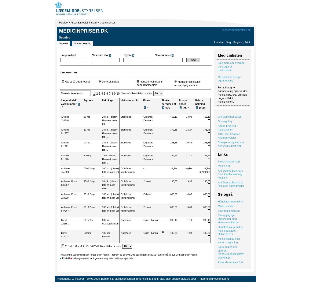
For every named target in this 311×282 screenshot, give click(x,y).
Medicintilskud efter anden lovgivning (229, 240)
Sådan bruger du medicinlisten (227, 128)
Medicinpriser (107, 22)
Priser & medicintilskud (83, 22)
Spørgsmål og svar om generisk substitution (231, 144)
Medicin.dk (224, 166)
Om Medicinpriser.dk (229, 116)
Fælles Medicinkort (229, 161)
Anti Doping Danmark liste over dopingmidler (231, 184)
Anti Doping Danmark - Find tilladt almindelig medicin (231, 174)
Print (247, 42)
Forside (63, 22)
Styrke (88, 100)
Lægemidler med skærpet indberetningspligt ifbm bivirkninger (231, 252)
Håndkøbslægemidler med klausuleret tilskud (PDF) (230, 231)
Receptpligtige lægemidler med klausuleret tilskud (228, 219)
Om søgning (225, 121)
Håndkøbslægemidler (230, 201)
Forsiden (218, 42)
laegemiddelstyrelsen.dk (236, 30)
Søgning (63, 43)
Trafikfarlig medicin (229, 210)
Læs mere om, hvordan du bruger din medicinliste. (231, 67)
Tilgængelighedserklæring (214, 278)
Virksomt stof (129, 100)
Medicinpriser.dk (83, 31)
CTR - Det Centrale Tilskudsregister (229, 136)
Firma (146, 100)
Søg (228, 42)
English (238, 42)
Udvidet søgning (82, 43)
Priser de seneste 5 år (230, 262)
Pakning (107, 100)
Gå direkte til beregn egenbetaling (229, 79)
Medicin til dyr (226, 206)
